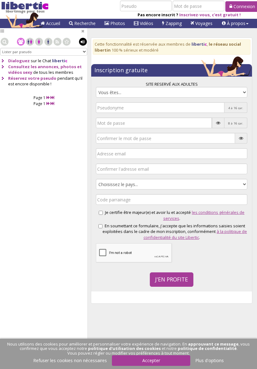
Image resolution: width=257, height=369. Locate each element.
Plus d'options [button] (209, 360)
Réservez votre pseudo (32, 78)
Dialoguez (19, 60)
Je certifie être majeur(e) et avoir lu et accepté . (174, 215)
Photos (117, 23)
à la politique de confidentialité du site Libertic (195, 234)
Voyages (203, 23)
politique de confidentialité (207, 348)
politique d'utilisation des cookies (124, 348)
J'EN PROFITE (171, 279)
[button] (235, 23)
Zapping (173, 23)
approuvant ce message (213, 344)
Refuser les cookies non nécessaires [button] (70, 360)
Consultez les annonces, (34, 66)
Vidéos (146, 23)
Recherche (84, 23)
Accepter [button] (151, 360)
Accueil (52, 23)
